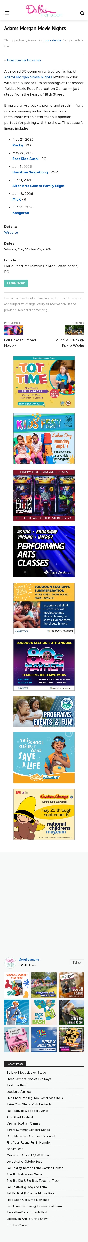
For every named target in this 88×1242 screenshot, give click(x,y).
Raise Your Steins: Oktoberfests (29, 1104)
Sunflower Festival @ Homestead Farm (34, 1206)
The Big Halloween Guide (24, 1174)
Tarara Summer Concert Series (28, 1130)
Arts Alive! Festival (20, 1117)
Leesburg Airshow (19, 1092)
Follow (77, 962)
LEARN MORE (16, 283)
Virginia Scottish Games (23, 1123)
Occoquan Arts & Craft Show (27, 1219)
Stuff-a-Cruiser (18, 1225)
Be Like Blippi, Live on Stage (26, 1072)
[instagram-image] (16, 984)
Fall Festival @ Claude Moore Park (30, 1193)
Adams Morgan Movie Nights (28, 77)
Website (11, 232)
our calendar (53, 40)
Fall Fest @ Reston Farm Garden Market (35, 1168)
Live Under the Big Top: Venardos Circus (35, 1098)
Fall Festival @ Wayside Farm (27, 1187)
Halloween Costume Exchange (28, 1200)
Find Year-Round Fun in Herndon (29, 1142)
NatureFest (15, 1149)
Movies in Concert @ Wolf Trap (29, 1155)
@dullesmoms (29, 959)
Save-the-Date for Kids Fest (27, 1212)
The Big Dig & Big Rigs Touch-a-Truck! (33, 1181)
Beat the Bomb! (18, 1085)
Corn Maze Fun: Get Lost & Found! (31, 1136)
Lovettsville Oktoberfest (24, 1161)
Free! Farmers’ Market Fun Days (29, 1079)
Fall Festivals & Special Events (28, 1111)
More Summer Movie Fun (24, 60)
